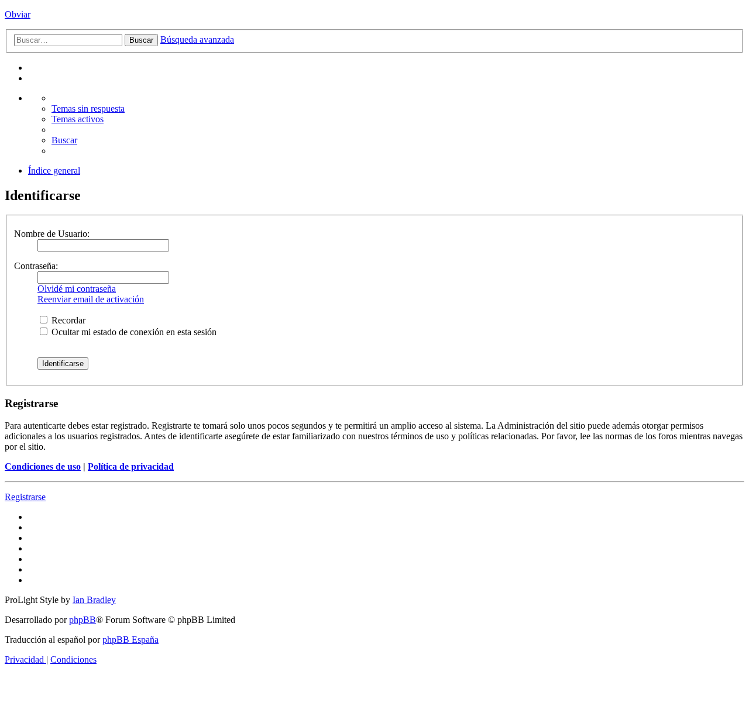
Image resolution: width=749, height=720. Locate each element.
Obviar (17, 14)
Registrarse (25, 497)
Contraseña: (36, 266)
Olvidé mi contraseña (76, 289)
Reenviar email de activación (90, 299)
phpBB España (130, 640)
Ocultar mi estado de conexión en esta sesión (133, 332)
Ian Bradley (94, 600)
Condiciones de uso (43, 466)
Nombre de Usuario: (52, 234)
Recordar (67, 320)
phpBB (82, 620)
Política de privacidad (131, 466)
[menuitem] (88, 108)
